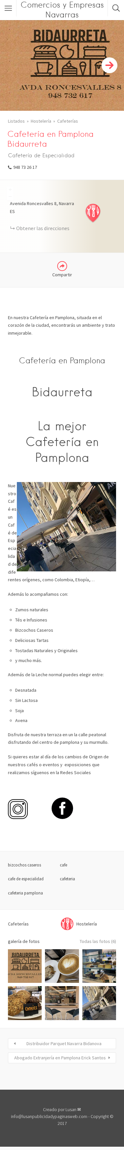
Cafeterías (67, 121)
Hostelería (41, 121)
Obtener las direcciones (42, 228)
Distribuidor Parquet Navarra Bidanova (64, 1043)
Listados (16, 121)
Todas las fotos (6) (98, 941)
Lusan (70, 1109)
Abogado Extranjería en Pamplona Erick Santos (60, 1058)
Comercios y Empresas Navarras (62, 9)
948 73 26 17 (25, 167)
